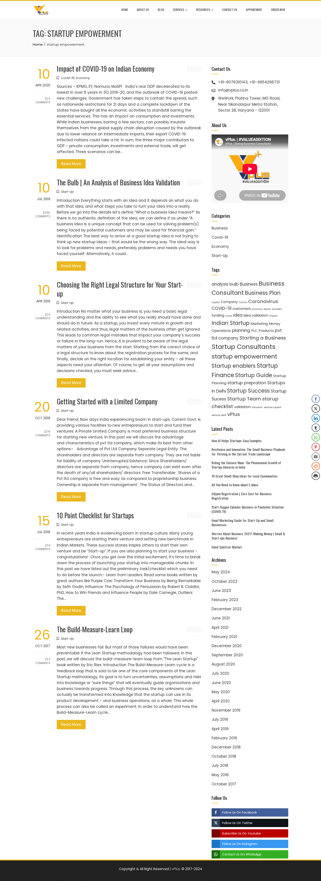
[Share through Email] (316, 456)
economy (257, 309)
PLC (254, 330)
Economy (83, 78)
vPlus (233, 414)
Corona (243, 302)
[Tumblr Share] (316, 428)
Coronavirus (263, 301)
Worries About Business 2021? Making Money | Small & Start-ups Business (248, 536)
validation (242, 406)
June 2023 (221, 590)
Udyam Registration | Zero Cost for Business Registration (242, 496)
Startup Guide (253, 375)
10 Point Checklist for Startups (95, 515)
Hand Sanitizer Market (227, 547)
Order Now (278, 9)
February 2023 (225, 599)
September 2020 (227, 655)
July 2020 (220, 673)
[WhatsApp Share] (316, 437)
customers (242, 308)
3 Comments (43, 661)
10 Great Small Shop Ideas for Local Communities (245, 476)
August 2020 (223, 664)
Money (274, 323)
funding (218, 315)
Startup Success (248, 391)
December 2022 (227, 609)
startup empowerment (244, 356)
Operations (221, 330)
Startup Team (244, 398)
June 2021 (221, 618)
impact (273, 315)
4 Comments (43, 100)
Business (220, 228)
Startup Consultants (244, 346)
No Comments (43, 214)
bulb (234, 284)
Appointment (254, 9)
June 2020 (221, 682)
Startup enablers (233, 366)
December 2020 (227, 645)
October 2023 (224, 581)
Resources (203, 9)
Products (266, 330)
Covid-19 (67, 78)
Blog (161, 9)
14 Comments (43, 433)
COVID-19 (221, 308)
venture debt (219, 415)
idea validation (255, 315)
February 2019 (224, 738)
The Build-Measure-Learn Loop (95, 629)
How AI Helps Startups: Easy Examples (237, 440)
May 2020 (221, 692)
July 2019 (220, 719)
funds (228, 315)
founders (277, 309)
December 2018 (226, 747)
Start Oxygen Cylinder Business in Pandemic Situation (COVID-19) (248, 509)
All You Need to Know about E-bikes (235, 484)
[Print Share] (316, 476)
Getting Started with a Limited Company (107, 401)
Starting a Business (263, 337)
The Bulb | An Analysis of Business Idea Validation (118, 182)
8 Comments (43, 547)
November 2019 (226, 710)
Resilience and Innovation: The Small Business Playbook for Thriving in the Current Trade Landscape (248, 451)
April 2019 (220, 728)
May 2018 (220, 775)
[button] (316, 484)
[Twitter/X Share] (316, 408)
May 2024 (221, 572)
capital (216, 302)
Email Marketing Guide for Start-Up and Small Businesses (243, 522)
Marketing (259, 323)
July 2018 (220, 765)
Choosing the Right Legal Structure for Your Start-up (120, 288)
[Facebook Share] (316, 399)
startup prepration (246, 383)
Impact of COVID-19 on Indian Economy (105, 68)
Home (124, 9)
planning (241, 330)
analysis (220, 284)
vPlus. (176, 869)
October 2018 (224, 756)
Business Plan (263, 293)
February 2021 (224, 636)
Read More (71, 163)
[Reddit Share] (316, 466)
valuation (257, 407)
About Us (143, 9)
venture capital (272, 407)
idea (237, 315)
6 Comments (43, 316)
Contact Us (229, 9)
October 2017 (224, 784)
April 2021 (220, 627)
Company (229, 301)
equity (267, 309)
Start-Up (67, 192)
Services (178, 9)
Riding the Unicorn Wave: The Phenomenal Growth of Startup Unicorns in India (246, 465)
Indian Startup (230, 323)
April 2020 (221, 701)
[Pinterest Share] (316, 447)
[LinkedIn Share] (316, 418)
